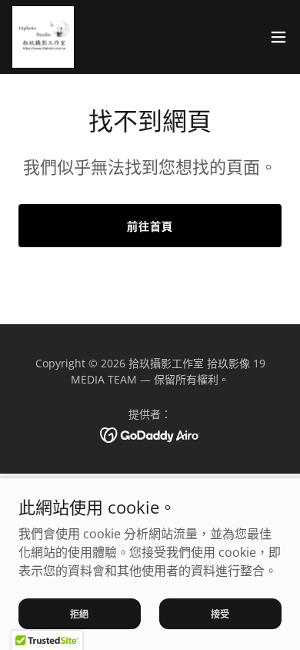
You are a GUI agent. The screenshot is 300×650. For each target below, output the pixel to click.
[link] (43, 37)
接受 (221, 613)
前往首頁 (150, 226)
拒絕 (80, 613)
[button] (278, 37)
